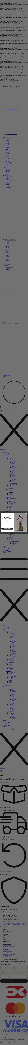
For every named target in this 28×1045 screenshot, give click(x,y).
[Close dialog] (26, 513)
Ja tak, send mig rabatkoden (7, 528)
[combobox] (2, 526)
